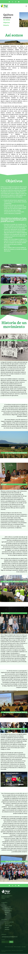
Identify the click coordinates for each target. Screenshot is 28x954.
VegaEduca (14, 300)
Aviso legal (24, 946)
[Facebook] (9, 2)
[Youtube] (19, 2)
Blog (6, 914)
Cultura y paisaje (14, 289)
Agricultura (14, 268)
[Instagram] (16, 2)
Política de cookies (17, 946)
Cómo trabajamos (8, 908)
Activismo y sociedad (14, 279)
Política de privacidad (9, 946)
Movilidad (14, 310)
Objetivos (6, 22)
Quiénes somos (8, 906)
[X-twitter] (12, 2)
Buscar (11, 941)
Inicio (6, 905)
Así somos (6, 20)
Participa (7, 912)
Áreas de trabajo (8, 910)
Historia (6, 25)
